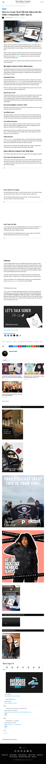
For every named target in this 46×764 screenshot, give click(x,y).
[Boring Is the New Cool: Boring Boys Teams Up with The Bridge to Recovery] (34, 369)
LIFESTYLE (4, 8)
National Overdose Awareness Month (12, 696)
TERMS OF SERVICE (31, 755)
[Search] (42, 2)
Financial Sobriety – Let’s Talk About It (13, 724)
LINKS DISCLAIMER (13, 755)
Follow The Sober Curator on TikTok (11, 330)
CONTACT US (34, 756)
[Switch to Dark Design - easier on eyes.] (41, 2)
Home (3, 5)
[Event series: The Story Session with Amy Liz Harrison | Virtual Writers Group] (16, 710)
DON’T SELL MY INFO (13, 756)
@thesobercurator (14, 281)
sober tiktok (36, 341)
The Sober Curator (19, 759)
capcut (4, 341)
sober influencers (30, 341)
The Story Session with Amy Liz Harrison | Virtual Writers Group (18, 712)
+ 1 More (4, 730)
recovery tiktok (8, 341)
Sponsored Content (9, 17)
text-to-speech (20, 81)
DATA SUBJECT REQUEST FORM (24, 756)
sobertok (41, 341)
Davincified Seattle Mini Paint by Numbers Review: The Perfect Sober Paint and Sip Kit (12, 376)
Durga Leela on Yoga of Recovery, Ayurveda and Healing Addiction (12, 394)
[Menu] (3, 2)
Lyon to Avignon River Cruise (11, 703)
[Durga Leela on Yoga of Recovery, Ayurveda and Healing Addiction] (12, 387)
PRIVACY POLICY (5, 755)
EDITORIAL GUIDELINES (22, 755)
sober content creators (22, 341)
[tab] (7, 667)
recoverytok (15, 341)
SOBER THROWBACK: (8, 291)
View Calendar (5, 733)
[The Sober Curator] (23, 2)
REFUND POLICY (40, 755)
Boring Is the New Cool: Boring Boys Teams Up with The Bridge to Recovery (34, 376)
